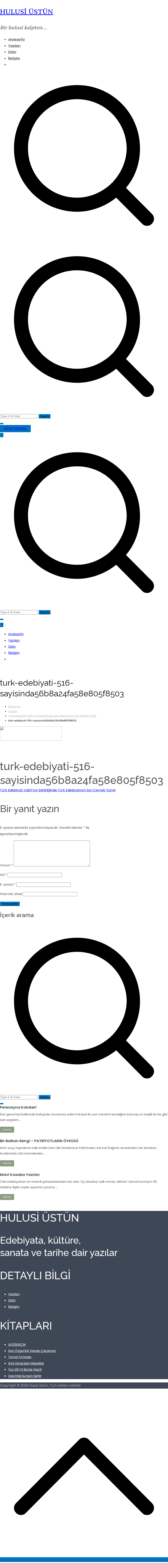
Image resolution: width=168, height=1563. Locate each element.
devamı (7, 1129)
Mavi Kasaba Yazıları (20, 1175)
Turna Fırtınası (19, 1357)
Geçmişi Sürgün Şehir (25, 1376)
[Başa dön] (84, 1559)
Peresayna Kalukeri (18, 1107)
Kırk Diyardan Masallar (26, 1363)
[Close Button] (1, 625)
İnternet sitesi (11, 894)
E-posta (8, 884)
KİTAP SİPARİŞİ (15, 428)
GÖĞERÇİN (17, 1344)
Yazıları (14, 45)
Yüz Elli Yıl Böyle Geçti (25, 1369)
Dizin (12, 52)
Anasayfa (16, 39)
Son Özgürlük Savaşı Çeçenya (32, 1350)
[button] (1, 423)
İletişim (14, 58)
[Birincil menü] (1, 435)
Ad (3, 874)
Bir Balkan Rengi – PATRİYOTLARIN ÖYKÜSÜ (39, 1141)
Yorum (6, 865)
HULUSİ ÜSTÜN (26, 11)
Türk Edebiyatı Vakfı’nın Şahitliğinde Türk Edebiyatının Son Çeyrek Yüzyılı (58, 790)
